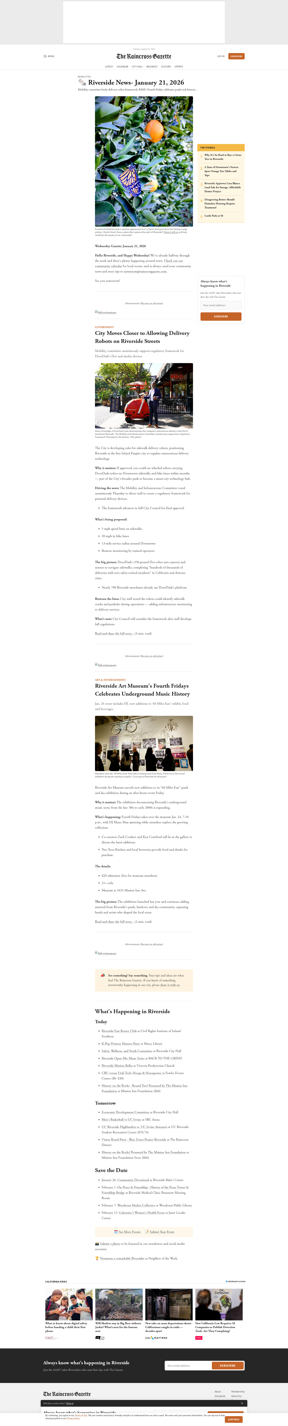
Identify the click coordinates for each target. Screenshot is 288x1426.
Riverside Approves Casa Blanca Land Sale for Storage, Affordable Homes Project (222, 187)
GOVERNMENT (104, 327)
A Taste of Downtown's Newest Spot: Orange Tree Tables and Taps (221, 171)
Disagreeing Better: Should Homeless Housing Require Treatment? (219, 203)
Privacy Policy (73, 1418)
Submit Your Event (162, 1232)
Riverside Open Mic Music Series (123, 1058)
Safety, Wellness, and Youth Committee (127, 1051)
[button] (69, 1314)
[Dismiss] (242, 1403)
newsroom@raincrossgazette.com (145, 271)
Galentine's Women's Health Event (142, 1213)
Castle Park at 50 (213, 216)
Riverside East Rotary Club (119, 1031)
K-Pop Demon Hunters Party (121, 1044)
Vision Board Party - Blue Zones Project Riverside (134, 1140)
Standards (220, 1396)
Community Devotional (133, 1180)
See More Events (129, 1232)
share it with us (169, 985)
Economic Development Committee (125, 1112)
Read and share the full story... (114, 634)
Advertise (236, 1396)
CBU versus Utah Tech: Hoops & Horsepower (132, 1073)
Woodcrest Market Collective (136, 1205)
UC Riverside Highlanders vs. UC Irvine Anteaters (134, 1127)
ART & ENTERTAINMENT (110, 680)
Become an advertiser (151, 303)
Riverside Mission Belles (117, 1066)
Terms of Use (81, 1415)
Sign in (70, 1403)
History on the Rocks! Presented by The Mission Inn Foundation (144, 1152)
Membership (238, 1391)
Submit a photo (110, 1244)
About (218, 1391)
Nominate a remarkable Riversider (122, 1258)
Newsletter (84, 77)
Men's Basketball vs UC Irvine (121, 1120)
